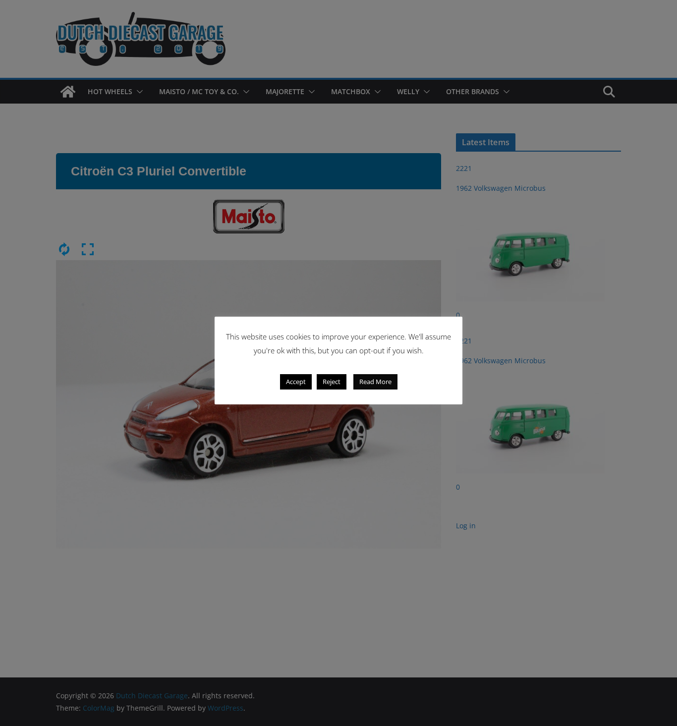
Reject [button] (331, 381)
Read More (375, 381)
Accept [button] (296, 381)
